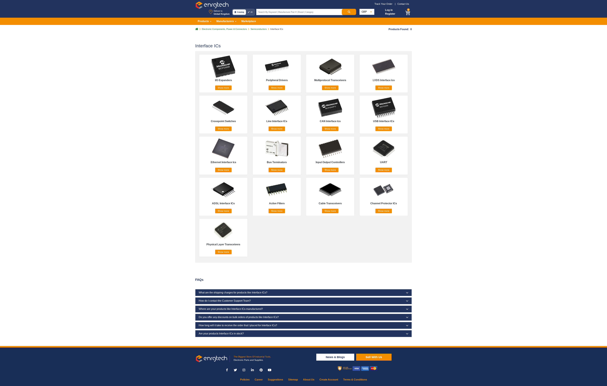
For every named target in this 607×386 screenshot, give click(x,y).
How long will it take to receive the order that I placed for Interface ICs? (238, 325)
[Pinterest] (261, 370)
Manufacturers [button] (225, 21)
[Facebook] (227, 370)
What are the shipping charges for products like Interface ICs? (233, 292)
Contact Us (403, 4)
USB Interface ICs (383, 121)
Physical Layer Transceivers (223, 244)
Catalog (240, 12)
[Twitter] (235, 370)
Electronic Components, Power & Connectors (224, 29)
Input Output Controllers (330, 162)
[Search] (349, 12)
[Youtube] (269, 370)
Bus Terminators (277, 162)
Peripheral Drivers (277, 80)
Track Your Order (383, 4)
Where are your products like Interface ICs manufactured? (231, 309)
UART (383, 162)
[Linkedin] (252, 370)
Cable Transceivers (330, 203)
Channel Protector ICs (383, 203)
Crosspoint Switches (223, 121)
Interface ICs (276, 29)
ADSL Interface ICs (223, 203)
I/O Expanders (223, 80)
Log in (389, 10)
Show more (223, 87)
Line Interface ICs (276, 121)
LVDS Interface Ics (384, 80)
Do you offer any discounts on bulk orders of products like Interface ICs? (239, 317)
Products (203, 21)
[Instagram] (244, 370)
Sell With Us (374, 357)
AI (251, 12)
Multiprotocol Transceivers (330, 80)
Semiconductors (259, 29)
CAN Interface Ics (330, 121)
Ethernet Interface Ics (223, 162)
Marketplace (248, 21)
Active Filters (277, 203)
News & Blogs (335, 357)
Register (390, 13)
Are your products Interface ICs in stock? (221, 333)
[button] (407, 12)
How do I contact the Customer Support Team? (225, 300)
